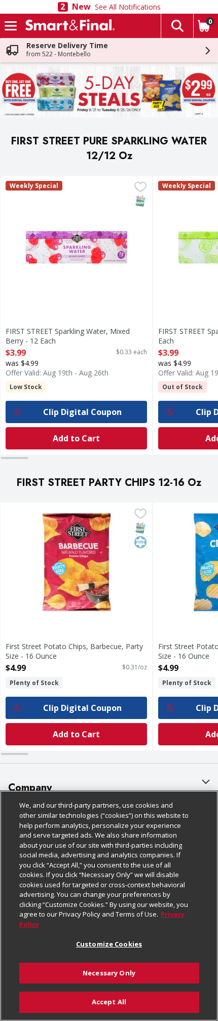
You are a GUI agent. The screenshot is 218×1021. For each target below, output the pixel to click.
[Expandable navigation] (10, 26)
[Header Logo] (68, 25)
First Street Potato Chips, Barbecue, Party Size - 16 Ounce (74, 651)
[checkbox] (140, 188)
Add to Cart (76, 438)
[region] (109, 905)
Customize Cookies (109, 944)
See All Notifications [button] (128, 7)
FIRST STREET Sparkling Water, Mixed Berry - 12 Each (68, 336)
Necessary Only (109, 972)
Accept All (109, 1001)
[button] (177, 26)
